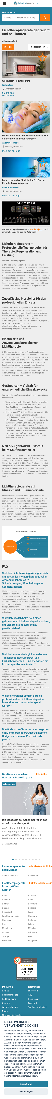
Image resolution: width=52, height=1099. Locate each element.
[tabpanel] (26, 814)
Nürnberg (32, 932)
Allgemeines (9, 784)
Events (5, 1011)
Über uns (6, 1003)
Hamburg (32, 916)
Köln (4, 924)
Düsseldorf (7, 912)
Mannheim (7, 928)
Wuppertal (32, 940)
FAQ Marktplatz (9, 999)
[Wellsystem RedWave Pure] (26, 64)
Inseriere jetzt (36, 229)
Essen (31, 912)
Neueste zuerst (38, 47)
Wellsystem (7, 85)
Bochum (6, 900)
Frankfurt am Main (10, 916)
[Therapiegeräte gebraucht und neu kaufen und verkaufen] (26, 3)
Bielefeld (32, 895)
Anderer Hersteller (10, 143)
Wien (30, 936)
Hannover (6, 920)
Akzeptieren (26, 1084)
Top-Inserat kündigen (37, 1007)
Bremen (5, 904)
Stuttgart (6, 936)
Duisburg (32, 908)
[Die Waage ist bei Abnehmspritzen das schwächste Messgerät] (26, 798)
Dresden (6, 908)
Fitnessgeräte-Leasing (12, 1015)
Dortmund (32, 904)
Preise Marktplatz (10, 995)
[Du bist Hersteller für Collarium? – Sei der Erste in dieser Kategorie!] (26, 167)
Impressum (33, 991)
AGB (30, 995)
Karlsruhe (32, 920)
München (32, 928)
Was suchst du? (9, 12)
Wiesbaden (7, 940)
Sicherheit (32, 1003)
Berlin (4, 895)
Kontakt (5, 991)
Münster (6, 932)
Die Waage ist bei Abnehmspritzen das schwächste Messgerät (24, 821)
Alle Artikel (41, 774)
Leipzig (31, 924)
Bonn (30, 900)
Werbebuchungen (10, 1007)
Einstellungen (25, 1091)
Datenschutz (34, 999)
